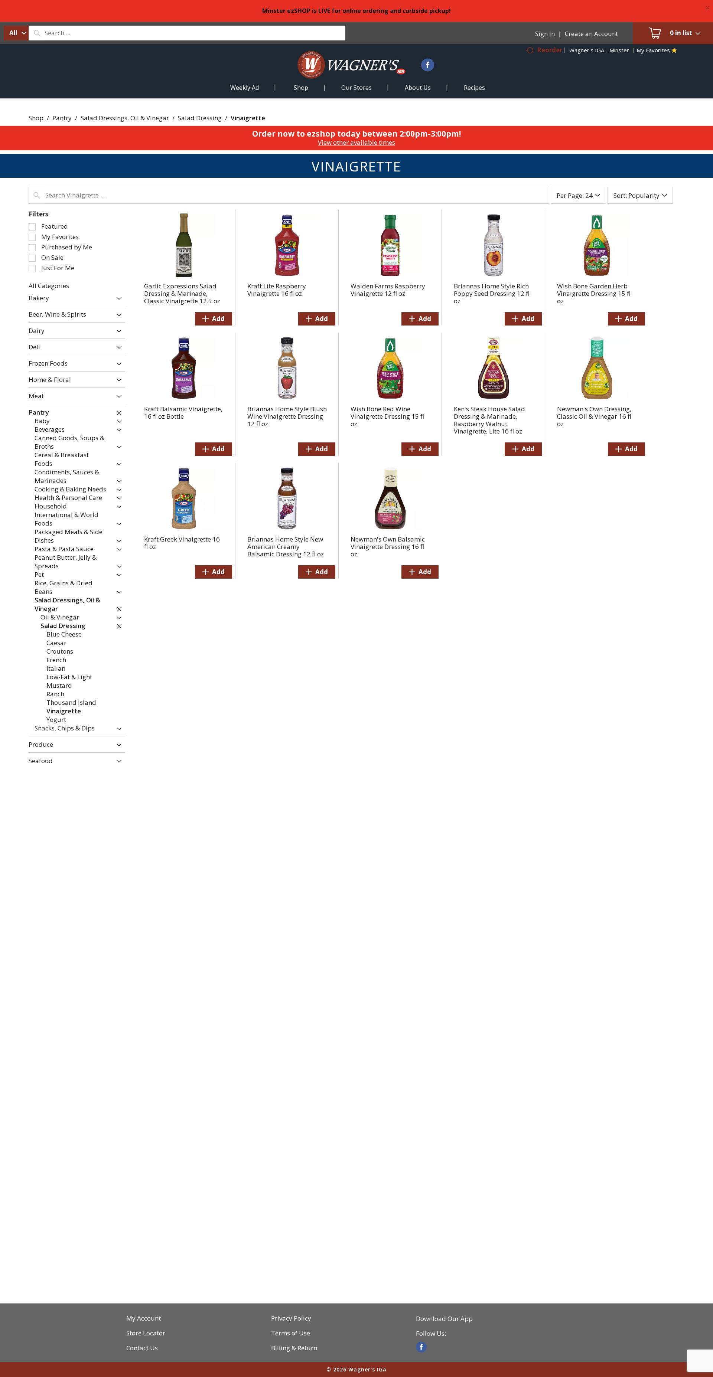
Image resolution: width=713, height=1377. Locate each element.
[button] (117, 298)
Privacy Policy (291, 1318)
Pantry (62, 118)
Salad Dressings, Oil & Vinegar (125, 118)
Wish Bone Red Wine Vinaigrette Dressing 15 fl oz (387, 416)
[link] (421, 1347)
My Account (143, 1318)
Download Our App (444, 1318)
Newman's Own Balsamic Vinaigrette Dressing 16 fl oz (388, 546)
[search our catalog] (37, 33)
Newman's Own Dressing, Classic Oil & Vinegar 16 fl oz (594, 416)
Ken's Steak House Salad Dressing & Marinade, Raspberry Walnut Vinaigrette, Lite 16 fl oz (489, 420)
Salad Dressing (200, 118)
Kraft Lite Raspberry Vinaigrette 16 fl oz (276, 290)
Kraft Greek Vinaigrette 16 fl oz (182, 543)
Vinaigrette (248, 118)
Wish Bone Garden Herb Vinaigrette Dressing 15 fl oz (594, 293)
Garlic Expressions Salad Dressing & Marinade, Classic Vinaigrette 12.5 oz (182, 293)
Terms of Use (290, 1333)
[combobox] (16, 33)
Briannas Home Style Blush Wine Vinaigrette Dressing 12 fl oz (287, 416)
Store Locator (145, 1333)
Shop (36, 118)
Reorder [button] (549, 50)
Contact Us (142, 1348)
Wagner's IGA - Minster (599, 50)
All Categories (49, 285)
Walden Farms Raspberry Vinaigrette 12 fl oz (388, 290)
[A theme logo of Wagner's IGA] (345, 73)
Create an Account (591, 33)
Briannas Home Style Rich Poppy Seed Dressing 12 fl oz (492, 293)
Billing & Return (294, 1348)
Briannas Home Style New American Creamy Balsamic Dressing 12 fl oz (285, 546)
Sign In (545, 33)
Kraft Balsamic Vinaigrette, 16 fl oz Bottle (183, 413)
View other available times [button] (356, 142)
